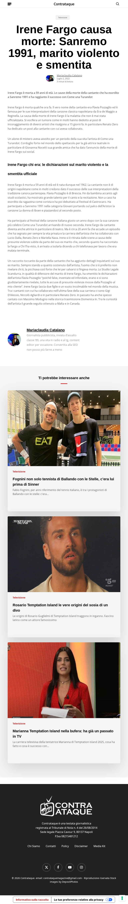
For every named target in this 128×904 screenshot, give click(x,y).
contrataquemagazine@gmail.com (62, 878)
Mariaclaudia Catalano (69, 75)
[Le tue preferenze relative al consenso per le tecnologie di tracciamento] (122, 898)
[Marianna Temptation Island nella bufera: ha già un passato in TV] (64, 702)
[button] (9, 4)
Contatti (51, 846)
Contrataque (64, 4)
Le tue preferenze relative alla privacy (78, 899)
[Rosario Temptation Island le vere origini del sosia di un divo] (64, 576)
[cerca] (116, 4)
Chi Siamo (34, 846)
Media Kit (99, 846)
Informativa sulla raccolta (32, 899)
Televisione (62, 17)
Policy (65, 846)
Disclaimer (81, 846)
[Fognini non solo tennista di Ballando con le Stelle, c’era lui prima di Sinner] (64, 450)
